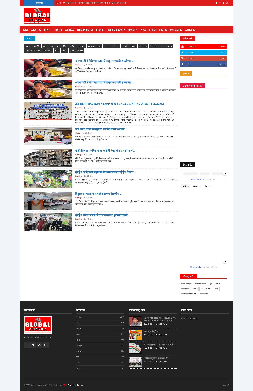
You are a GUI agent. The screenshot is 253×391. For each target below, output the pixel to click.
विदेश (64, 46)
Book (195, 289)
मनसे (216, 289)
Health (58, 29)
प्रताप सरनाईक (186, 284)
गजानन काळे (204, 294)
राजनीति (36, 46)
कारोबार (72, 46)
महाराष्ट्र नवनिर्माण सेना (188, 294)
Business (69, 29)
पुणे (211, 284)
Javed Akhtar (206, 289)
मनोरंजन (81, 46)
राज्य (51, 46)
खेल (44, 46)
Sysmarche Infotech (76, 385)
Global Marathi (76, 50)
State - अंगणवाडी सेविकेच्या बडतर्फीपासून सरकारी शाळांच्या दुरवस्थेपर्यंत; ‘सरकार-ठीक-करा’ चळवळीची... (92, 2)
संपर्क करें (226, 385)
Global (77, 65)
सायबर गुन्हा (185, 289)
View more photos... (189, 318)
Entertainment (85, 29)
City (56, 50)
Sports (100, 29)
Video (143, 29)
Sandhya (78, 108)
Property (132, 29)
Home (25, 29)
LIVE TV (191, 29)
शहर (99, 46)
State (64, 50)
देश (58, 46)
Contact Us (176, 29)
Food (125, 46)
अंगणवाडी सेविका (200, 284)
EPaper (152, 29)
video (107, 46)
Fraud (217, 284)
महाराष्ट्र (91, 46)
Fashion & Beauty (116, 29)
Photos (163, 29)
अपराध (28, 46)
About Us (36, 29)
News (47, 29)
